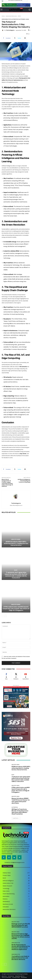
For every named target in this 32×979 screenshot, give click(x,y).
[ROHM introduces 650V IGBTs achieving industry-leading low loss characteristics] (16, 531)
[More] (25, 38)
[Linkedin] (14, 857)
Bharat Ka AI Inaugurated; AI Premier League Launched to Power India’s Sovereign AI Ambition (7, 483)
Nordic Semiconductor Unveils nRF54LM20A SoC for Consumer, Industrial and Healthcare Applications (21, 947)
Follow (16, 673)
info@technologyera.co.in (17, 862)
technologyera (10, 30)
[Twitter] (19, 857)
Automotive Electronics (11, 16)
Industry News (15, 539)
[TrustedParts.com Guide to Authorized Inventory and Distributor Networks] (6, 957)
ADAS (19, 16)
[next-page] (5, 616)
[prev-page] (3, 616)
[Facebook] (4, 857)
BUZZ (15, 570)
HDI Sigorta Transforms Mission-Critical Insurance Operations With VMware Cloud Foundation (20, 811)
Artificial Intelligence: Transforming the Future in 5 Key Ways (24, 481)
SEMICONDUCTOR (6, 19)
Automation (15, 807)
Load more (15, 818)
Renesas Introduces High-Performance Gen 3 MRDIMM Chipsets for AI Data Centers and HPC (21, 936)
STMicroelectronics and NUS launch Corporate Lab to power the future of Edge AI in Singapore (16, 608)
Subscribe (25, 673)
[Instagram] (9, 857)
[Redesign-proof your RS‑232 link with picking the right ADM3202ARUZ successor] (6, 924)
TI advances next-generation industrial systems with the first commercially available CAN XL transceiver (16, 575)
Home (3, 16)
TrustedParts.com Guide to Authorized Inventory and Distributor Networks (20, 958)
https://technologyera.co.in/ (16, 505)
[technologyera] (3, 30)
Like (6, 673)
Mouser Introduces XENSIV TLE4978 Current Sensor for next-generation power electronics (21, 801)
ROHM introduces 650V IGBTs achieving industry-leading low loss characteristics (16, 543)
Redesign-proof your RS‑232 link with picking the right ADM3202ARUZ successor (21, 925)
